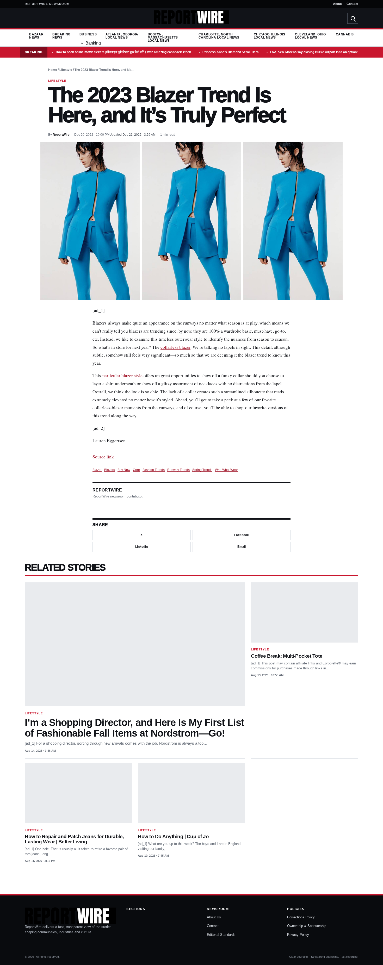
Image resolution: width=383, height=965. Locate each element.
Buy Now (124, 470)
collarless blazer (175, 347)
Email (241, 547)
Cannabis (345, 34)
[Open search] (352, 18)
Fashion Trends (154, 470)
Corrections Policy (301, 917)
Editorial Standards (221, 935)
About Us (214, 917)
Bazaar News (36, 36)
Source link (103, 457)
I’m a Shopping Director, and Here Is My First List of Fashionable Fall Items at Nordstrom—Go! (134, 728)
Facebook (241, 535)
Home (52, 69)
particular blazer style (122, 375)
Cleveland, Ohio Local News (310, 36)
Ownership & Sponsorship (306, 926)
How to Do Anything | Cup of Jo (173, 836)
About (337, 3)
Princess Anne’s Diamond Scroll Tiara (230, 52)
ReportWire (61, 134)
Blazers (109, 470)
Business (88, 34)
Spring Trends (202, 470)
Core (136, 470)
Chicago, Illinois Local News (269, 36)
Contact (352, 3)
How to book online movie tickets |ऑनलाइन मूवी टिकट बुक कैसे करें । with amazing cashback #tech (123, 52)
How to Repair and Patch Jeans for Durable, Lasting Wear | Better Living (74, 839)
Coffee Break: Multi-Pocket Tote (286, 656)
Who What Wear (226, 470)
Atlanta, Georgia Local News (122, 36)
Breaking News (61, 36)
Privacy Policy (298, 935)
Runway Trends (178, 470)
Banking (93, 43)
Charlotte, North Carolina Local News (219, 36)
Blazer (97, 470)
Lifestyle (65, 69)
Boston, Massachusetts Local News (163, 37)
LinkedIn (141, 547)
